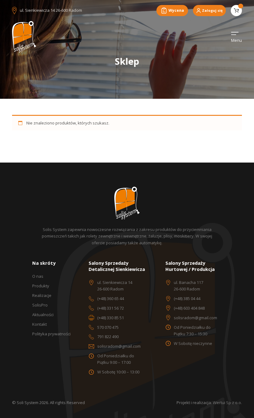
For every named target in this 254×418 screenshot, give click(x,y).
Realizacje (41, 295)
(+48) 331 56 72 (110, 308)
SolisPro (40, 305)
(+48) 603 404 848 (189, 308)
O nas (37, 276)
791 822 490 (108, 336)
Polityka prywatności (51, 334)
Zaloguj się (212, 10)
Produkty (40, 286)
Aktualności (43, 314)
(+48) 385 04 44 (187, 298)
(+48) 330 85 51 (110, 317)
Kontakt (39, 324)
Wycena (176, 10)
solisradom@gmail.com (119, 346)
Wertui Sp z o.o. (227, 402)
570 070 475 (108, 327)
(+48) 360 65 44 (110, 298)
